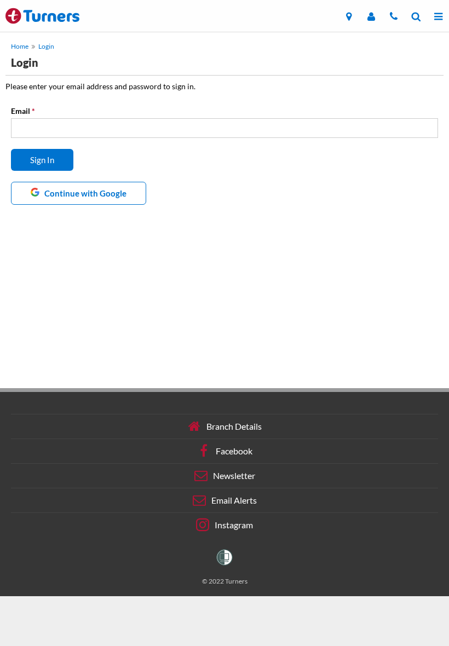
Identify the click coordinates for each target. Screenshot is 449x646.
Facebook (234, 451)
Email (23, 111)
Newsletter (234, 475)
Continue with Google (84, 193)
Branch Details (234, 426)
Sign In (42, 160)
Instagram (234, 525)
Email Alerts (234, 500)
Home (19, 46)
